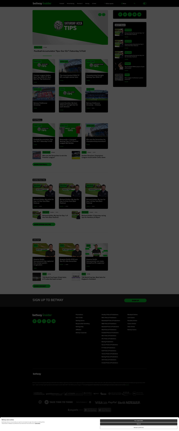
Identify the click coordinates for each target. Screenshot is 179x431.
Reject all (139, 423)
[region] (89, 424)
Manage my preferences (139, 427)
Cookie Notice (37, 423)
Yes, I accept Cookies (138, 420)
